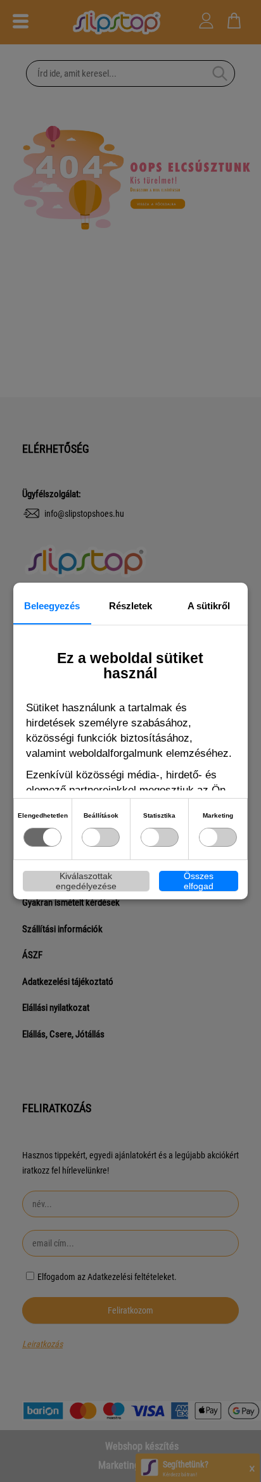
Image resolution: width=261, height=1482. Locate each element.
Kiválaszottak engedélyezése (86, 881)
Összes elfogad (198, 881)
